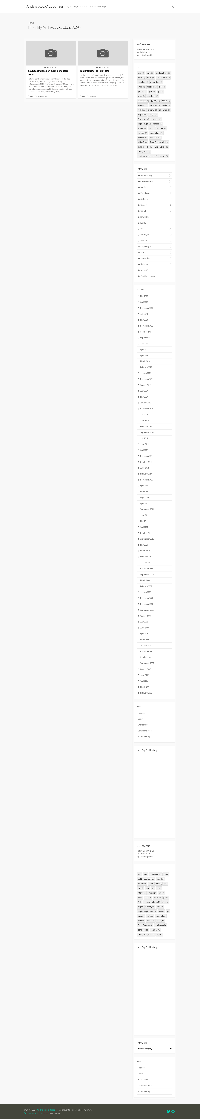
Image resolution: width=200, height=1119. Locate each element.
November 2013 (146, 479)
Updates (156, 264)
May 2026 (144, 296)
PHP (31, 96)
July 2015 (144, 438)
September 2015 (147, 432)
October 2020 (145, 331)
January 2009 (145, 592)
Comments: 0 (42, 96)
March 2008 (145, 639)
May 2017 (144, 397)
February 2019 (146, 367)
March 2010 (145, 550)
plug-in (142, 114)
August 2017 (145, 385)
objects (142, 105)
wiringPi (142, 142)
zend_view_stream (147, 156)
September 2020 (147, 337)
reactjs (157, 123)
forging (152, 86)
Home (31, 22)
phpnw (152, 110)
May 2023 (144, 320)
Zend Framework (159, 142)
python (156, 119)
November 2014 (146, 456)
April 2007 (144, 681)
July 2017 (144, 391)
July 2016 (144, 414)
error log (143, 82)
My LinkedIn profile (145, 55)
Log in (140, 719)
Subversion (156, 258)
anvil (150, 73)
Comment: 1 (93, 96)
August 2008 (145, 616)
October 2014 (145, 462)
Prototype (144, 119)
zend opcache (145, 147)
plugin (153, 114)
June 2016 (144, 420)
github (142, 91)
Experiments (156, 193)
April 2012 (144, 503)
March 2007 (145, 687)
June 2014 (144, 467)
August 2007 (145, 669)
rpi (151, 128)
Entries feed (143, 724)
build (150, 77)
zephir (163, 156)
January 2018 (145, 373)
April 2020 (144, 349)
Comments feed (145, 730)
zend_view (144, 151)
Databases (156, 187)
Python (156, 240)
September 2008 (147, 610)
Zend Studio (161, 147)
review (142, 128)
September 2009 (147, 574)
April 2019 (144, 355)
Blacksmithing (156, 175)
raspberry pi (144, 123)
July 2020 (144, 343)
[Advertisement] (154, 794)
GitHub (156, 211)
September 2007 (147, 663)
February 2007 (146, 693)
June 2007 (144, 675)
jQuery (155, 100)
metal (166, 100)
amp (141, 73)
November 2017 (146, 379)
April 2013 (144, 485)
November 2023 (146, 308)
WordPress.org (144, 736)
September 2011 (147, 509)
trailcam (142, 133)
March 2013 (145, 491)
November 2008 (146, 604)
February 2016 (146, 426)
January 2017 (145, 402)
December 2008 (146, 598)
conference (163, 77)
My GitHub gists (143, 52)
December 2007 (146, 651)
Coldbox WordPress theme (36, 1113)
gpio (152, 91)
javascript (143, 100)
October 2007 (145, 657)
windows (155, 137)
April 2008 (144, 633)
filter (141, 86)
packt (166, 105)
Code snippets (156, 181)
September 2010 (147, 539)
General (156, 205)
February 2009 (146, 586)
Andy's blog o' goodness (48, 1110)
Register (141, 713)
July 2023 (144, 314)
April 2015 (144, 450)
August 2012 (145, 497)
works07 (156, 270)
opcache (155, 105)
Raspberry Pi (156, 246)
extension (156, 82)
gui (160, 91)
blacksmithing (163, 73)
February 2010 (146, 556)
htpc (141, 96)
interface (152, 96)
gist (162, 86)
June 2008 (144, 627)
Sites (156, 252)
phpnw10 (164, 110)
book (141, 77)
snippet (161, 128)
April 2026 (144, 302)
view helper (156, 133)
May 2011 (144, 521)
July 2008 (144, 621)
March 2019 (145, 361)
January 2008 (145, 645)
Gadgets (156, 199)
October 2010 (145, 533)
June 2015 (144, 444)
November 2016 (146, 408)
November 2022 (146, 325)
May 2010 (144, 545)
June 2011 (144, 515)
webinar (142, 137)
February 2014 (146, 473)
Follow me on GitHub (145, 49)
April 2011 (144, 527)
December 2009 (146, 568)
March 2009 (145, 580)
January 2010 (145, 562)
